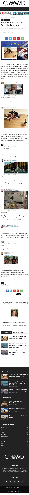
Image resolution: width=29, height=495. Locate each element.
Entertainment (4, 436)
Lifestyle (3, 441)
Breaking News (11, 17)
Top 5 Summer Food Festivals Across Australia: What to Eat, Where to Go (17, 338)
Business (3, 354)
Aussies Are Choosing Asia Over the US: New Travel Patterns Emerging (18, 352)
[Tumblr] (18, 481)
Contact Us (20, 489)
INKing (2, 432)
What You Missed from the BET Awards (21, 303)
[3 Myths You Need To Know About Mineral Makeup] (4, 403)
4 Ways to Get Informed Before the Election (6, 303)
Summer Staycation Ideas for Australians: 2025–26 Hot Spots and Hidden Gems (18, 345)
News (6, 17)
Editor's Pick (4, 427)
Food (2, 443)
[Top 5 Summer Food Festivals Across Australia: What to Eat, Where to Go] (4, 338)
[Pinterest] (14, 481)
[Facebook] (6, 481)
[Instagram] (10, 481)
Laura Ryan (4, 32)
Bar (1, 340)
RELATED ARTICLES (6, 332)
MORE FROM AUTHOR (18, 332)
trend (2, 284)
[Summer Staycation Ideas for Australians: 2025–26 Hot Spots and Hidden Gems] (4, 345)
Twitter (6, 284)
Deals (2, 347)
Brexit (15, 283)
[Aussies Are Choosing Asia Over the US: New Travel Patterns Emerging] (4, 352)
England (19, 283)
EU (23, 283)
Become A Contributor (11, 489)
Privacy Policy (19, 487)
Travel (2, 445)
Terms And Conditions (10, 487)
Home (2, 17)
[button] (27, 9)
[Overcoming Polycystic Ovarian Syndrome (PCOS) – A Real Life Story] (4, 410)
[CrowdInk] (14, 3)
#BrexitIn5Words (8, 283)
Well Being (3, 434)
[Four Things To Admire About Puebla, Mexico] (4, 417)
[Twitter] (22, 481)
